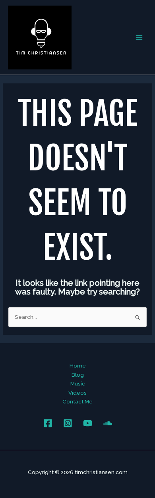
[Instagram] (67, 423)
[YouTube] (87, 423)
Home (78, 365)
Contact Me (77, 401)
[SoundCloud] (107, 423)
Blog (78, 375)
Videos (77, 392)
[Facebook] (47, 423)
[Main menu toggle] (139, 37)
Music (77, 383)
